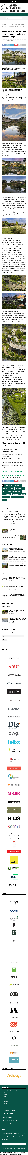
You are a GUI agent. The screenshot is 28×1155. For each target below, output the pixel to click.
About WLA (4, 1096)
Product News (6, 606)
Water (4, 500)
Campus (5, 488)
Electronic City (20, 488)
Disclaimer (4, 1108)
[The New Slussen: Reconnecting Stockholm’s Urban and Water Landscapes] (5, 620)
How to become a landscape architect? (10, 1127)
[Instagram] (9, 1)
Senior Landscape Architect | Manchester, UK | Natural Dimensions (16, 586)
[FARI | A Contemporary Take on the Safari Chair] (5, 612)
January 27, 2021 (6, 40)
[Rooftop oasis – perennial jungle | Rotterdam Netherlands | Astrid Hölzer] (5, 565)
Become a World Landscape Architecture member (12, 1091)
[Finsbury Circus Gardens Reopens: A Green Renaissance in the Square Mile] (5, 557)
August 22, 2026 (13, 580)
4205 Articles (22, 509)
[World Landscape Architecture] (13, 12)
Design (11, 488)
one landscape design (19, 494)
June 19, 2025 (12, 559)
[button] (26, 15)
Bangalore (18, 485)
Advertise (4, 1099)
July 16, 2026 (12, 598)
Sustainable (6, 497)
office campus (6, 494)
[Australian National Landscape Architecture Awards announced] (5, 550)
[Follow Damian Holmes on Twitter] (13, 524)
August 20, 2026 (13, 613)
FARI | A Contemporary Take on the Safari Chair (17, 611)
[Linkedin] (12, 1)
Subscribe (4, 639)
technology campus (17, 497)
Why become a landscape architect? (10, 1123)
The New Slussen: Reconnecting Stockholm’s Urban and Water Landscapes (17, 619)
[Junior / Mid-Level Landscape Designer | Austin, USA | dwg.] (5, 579)
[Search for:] (14, 18)
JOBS (3, 573)
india (4, 491)
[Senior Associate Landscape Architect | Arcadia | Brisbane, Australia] (5, 596)
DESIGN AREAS (10, 23)
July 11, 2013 (12, 567)
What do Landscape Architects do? (10, 1120)
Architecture (9, 485)
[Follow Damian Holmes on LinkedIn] (16, 524)
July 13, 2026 (12, 622)
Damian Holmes (16, 40)
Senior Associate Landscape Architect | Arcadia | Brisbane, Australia (17, 595)
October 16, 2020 (13, 551)
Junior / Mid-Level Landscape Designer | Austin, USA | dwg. (17, 578)
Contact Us (4, 1103)
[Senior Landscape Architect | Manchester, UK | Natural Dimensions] (5, 586)
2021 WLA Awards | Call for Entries (12, 471)
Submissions (5, 1101)
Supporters (4, 1094)
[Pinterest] (18, 1)
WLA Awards (21, 1136)
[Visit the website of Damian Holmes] (11, 524)
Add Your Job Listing (7, 603)
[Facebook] (15, 1)
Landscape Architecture (14, 491)
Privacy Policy (5, 1106)
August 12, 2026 (13, 589)
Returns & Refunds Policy (8, 1110)
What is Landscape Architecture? (9, 1117)
